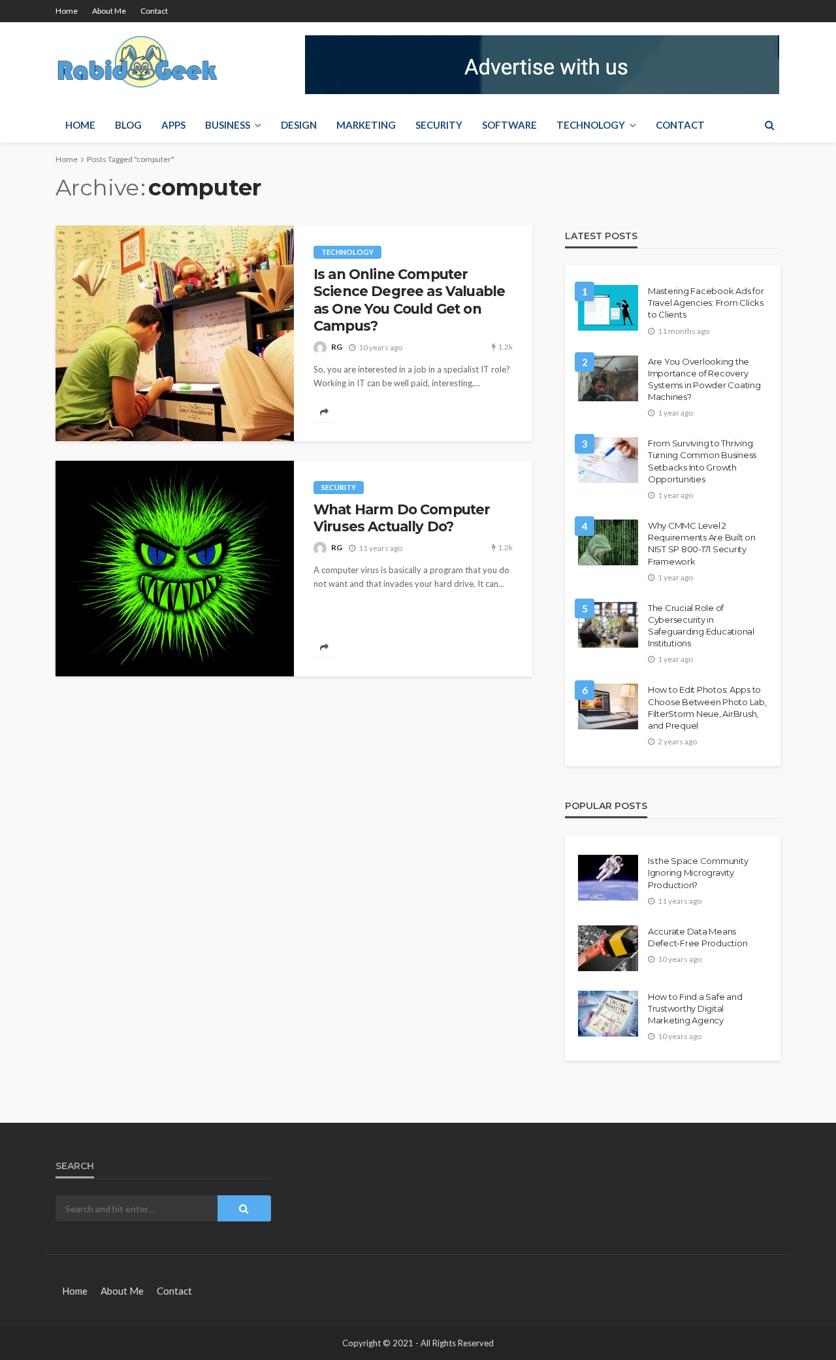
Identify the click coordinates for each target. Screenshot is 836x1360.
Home (67, 11)
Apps (173, 125)
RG (336, 347)
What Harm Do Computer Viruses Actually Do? (402, 518)
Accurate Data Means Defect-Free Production (697, 937)
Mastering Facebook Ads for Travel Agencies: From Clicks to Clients (706, 303)
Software (509, 125)
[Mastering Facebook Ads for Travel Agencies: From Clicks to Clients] (608, 308)
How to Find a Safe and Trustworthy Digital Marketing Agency (695, 1008)
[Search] (769, 125)
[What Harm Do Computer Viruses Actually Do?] (175, 568)
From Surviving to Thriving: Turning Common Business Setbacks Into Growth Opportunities (702, 461)
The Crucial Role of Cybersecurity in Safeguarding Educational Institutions (701, 626)
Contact (154, 11)
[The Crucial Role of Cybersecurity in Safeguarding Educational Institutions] (608, 625)
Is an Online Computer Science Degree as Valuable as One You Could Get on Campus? (409, 300)
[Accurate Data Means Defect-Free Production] (608, 948)
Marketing (366, 125)
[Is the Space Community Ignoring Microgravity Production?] (608, 878)
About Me (109, 11)
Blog (128, 125)
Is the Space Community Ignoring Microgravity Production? (698, 872)
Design (299, 125)
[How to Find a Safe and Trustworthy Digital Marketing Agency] (608, 1014)
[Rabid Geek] (138, 64)
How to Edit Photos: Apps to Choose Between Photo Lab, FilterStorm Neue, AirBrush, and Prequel (707, 707)
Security (438, 125)
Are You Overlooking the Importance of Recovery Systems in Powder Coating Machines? (704, 379)
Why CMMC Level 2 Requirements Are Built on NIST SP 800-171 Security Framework (702, 543)
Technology (590, 125)
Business (227, 125)
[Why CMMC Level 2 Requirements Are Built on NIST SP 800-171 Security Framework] (608, 542)
